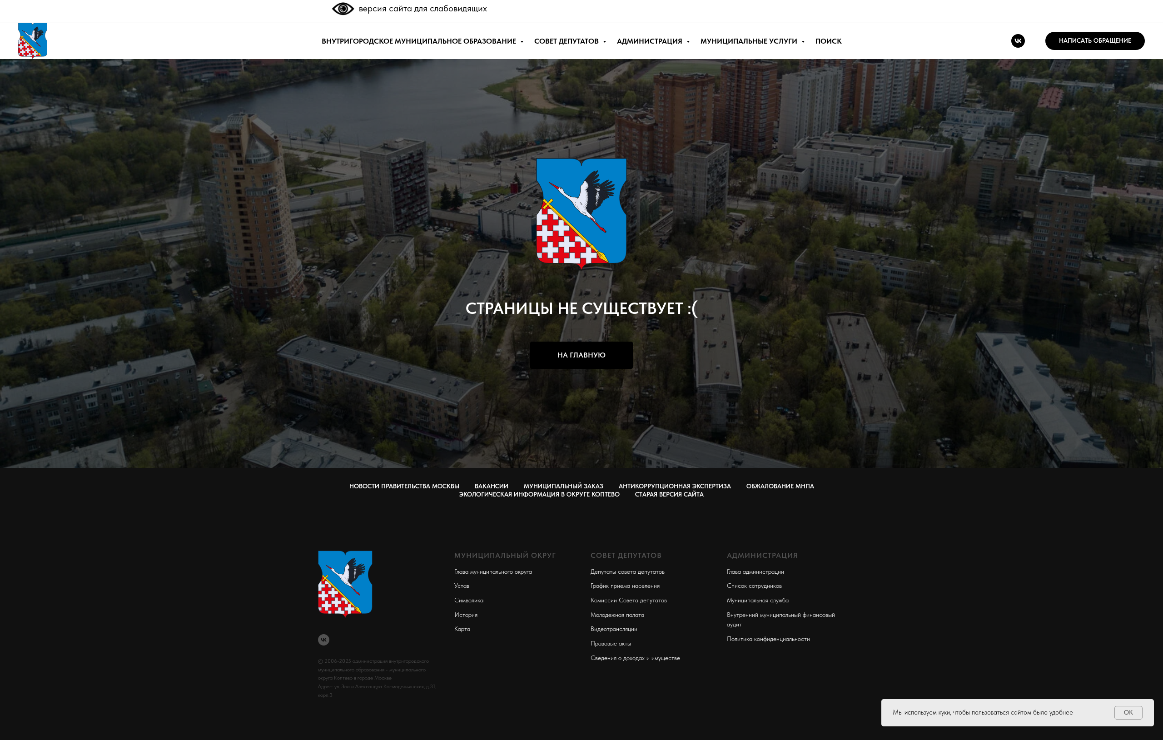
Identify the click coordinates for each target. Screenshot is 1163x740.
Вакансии (491, 486)
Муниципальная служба (758, 600)
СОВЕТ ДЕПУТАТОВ (567, 41)
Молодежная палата (617, 614)
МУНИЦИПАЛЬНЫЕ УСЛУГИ (750, 41)
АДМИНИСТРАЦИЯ (650, 41)
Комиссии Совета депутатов (629, 600)
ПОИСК (828, 41)
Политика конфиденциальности (768, 638)
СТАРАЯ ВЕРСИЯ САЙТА (669, 494)
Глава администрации (755, 571)
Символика (468, 600)
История (465, 614)
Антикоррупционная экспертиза (675, 486)
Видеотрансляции (614, 628)
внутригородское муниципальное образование (420, 41)
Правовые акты (611, 643)
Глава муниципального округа (493, 571)
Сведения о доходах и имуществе (635, 657)
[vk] (1018, 41)
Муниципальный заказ (563, 486)
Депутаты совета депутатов (628, 571)
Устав (461, 585)
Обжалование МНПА (780, 486)
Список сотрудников (754, 585)
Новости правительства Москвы (404, 486)
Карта (462, 628)
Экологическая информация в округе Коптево (539, 494)
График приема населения (625, 585)
